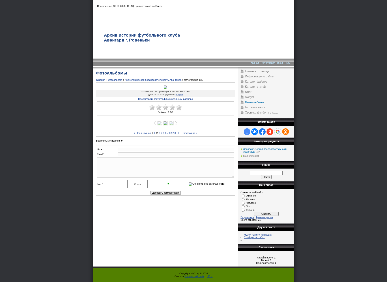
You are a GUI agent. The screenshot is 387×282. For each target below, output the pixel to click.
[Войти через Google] (277, 131)
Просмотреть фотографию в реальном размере (165, 99)
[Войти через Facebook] (262, 131)
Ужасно (250, 210)
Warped (179, 95)
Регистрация (268, 62)
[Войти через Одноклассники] (285, 131)
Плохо (249, 206)
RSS (287, 62)
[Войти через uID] (247, 131)
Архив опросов (264, 217)
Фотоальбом (115, 80)
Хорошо (250, 199)
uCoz (210, 276)
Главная (254, 62)
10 (174, 133)
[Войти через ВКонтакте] (254, 131)
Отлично (251, 195)
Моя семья (249, 156)
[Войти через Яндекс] (270, 131)
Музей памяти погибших (258, 234)
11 (177, 133)
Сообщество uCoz (254, 237)
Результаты (247, 217)
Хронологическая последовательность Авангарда (153, 80)
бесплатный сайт (194, 276)
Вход (280, 62)
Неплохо (251, 202)
